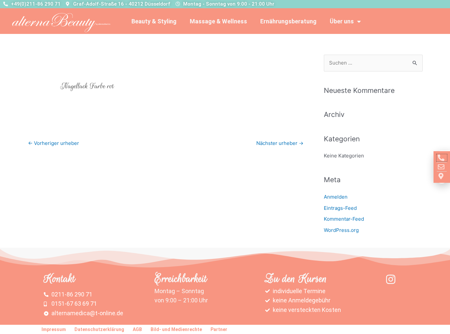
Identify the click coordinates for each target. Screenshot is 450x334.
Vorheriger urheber (53, 143)
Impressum (54, 329)
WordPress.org (341, 230)
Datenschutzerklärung (99, 329)
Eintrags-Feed (340, 208)
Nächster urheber (279, 143)
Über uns (342, 21)
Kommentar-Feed (344, 219)
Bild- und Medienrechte (176, 329)
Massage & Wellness (218, 21)
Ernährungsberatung (288, 21)
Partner (219, 329)
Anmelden (336, 197)
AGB (137, 329)
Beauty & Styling (154, 21)
